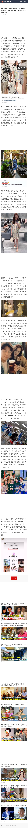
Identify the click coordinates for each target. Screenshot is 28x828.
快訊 (25, 1)
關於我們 (2, 825)
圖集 (21, 1)
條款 (11, 825)
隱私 (13, 825)
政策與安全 (7, 825)
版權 (15, 825)
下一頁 (14, 578)
